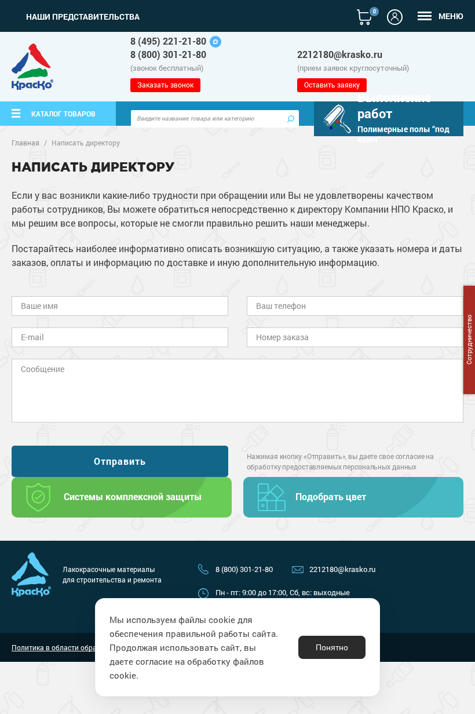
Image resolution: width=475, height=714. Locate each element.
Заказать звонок (165, 84)
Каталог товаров (63, 113)
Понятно (332, 647)
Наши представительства (83, 17)
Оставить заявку (332, 84)
